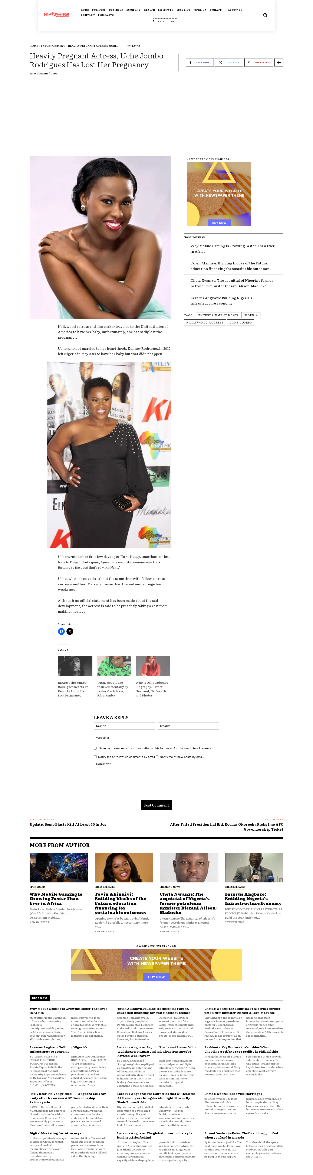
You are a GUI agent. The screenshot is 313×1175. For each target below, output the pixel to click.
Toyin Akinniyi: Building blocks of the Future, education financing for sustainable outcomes (230, 265)
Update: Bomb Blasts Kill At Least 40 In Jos (68, 824)
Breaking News (170, 886)
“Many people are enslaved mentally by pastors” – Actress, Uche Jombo (112, 688)
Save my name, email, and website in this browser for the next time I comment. (157, 748)
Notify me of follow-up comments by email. (127, 757)
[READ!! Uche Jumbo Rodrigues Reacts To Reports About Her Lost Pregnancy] (75, 666)
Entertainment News (218, 315)
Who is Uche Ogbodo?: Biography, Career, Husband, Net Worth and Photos (152, 688)
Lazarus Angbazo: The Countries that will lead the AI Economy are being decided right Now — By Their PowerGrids (156, 1097)
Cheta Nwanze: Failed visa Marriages (233, 1093)
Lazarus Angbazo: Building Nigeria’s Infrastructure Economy (221, 300)
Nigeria (251, 315)
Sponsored (37, 886)
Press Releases (105, 886)
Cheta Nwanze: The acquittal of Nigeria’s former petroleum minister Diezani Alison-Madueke (232, 283)
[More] (278, 62)
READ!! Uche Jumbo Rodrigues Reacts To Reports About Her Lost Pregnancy (73, 688)
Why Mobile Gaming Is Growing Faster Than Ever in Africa (56, 899)
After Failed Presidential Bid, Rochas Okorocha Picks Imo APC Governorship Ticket (226, 826)
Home (34, 46)
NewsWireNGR (39, 922)
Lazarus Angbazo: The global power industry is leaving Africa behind (154, 1135)
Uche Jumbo (240, 322)
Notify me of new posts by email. (182, 757)
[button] (265, 15)
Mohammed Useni (46, 73)
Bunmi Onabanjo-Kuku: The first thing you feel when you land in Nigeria (241, 1135)
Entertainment (53, 46)
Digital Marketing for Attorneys (55, 1133)
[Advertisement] (156, 111)
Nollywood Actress (205, 322)
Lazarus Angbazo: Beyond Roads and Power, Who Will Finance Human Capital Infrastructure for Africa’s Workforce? (156, 1051)
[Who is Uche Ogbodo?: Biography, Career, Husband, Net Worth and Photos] (153, 666)
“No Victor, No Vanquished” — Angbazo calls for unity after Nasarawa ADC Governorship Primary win (68, 1097)
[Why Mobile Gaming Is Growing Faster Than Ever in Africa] (59, 867)
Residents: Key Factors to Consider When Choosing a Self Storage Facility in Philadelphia (241, 1049)
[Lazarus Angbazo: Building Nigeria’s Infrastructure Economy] (254, 867)
